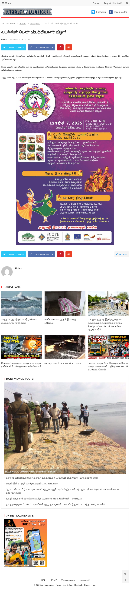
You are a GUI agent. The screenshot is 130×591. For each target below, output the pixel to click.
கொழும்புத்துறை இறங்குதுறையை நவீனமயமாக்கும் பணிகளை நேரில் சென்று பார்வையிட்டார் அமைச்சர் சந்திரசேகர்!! (105, 324)
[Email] (68, 47)
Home (23, 23)
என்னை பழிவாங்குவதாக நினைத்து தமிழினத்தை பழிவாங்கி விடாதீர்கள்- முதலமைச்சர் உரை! (52, 477)
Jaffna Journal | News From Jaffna (56, 584)
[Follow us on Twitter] (125, 573)
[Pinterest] (60, 47)
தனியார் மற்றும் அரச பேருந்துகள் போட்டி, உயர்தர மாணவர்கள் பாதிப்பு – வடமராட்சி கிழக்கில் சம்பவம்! (108, 366)
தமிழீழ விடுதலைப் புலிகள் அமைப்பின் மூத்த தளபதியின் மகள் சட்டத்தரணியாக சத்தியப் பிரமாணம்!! (55, 504)
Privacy (53, 579)
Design (77, 584)
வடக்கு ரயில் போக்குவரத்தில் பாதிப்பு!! (63, 362)
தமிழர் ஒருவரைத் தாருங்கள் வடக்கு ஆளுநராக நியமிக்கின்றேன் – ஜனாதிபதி (44, 498)
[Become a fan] (125, 580)
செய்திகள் (35, 23)
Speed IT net (90, 584)
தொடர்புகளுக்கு (68, 579)
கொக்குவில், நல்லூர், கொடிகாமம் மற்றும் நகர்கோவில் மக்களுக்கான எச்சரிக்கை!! (21, 364)
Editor (4, 39)
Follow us (101, 11)
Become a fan (120, 11)
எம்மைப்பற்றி (85, 579)
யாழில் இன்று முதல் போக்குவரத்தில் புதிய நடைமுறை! (32, 483)
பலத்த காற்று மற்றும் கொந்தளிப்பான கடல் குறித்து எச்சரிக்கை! (19, 321)
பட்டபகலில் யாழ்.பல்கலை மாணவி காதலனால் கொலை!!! (30, 471)
